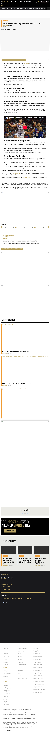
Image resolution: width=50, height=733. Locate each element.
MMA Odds (5, 659)
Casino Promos (35, 648)
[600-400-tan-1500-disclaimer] (25, 268)
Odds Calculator (28, 8)
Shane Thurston (4, 353)
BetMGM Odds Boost (36, 654)
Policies (9, 730)
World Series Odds (6, 702)
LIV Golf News (20, 653)
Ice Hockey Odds (6, 656)
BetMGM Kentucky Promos (37, 665)
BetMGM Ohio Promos (37, 683)
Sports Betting (6, 584)
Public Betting (20, 8)
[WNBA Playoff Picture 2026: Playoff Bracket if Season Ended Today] (25, 550)
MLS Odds (20, 656)
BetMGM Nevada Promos (37, 676)
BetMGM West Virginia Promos (38, 690)
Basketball (5, 20)
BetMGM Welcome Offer (38, 8)
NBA (11, 248)
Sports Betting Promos (37, 650)
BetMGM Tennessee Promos (38, 686)
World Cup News (21, 676)
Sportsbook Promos (13, 59)
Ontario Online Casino (7, 678)
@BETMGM (5, 238)
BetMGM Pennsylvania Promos (38, 684)
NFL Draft (5, 691)
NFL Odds (20, 659)
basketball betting (16, 173)
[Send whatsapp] (34, 227)
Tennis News (20, 672)
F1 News (19, 675)
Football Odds (5, 653)
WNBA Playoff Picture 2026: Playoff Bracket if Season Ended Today (17, 383)
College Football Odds (22, 651)
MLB (14, 8)
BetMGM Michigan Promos (37, 672)
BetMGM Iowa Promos (37, 662)
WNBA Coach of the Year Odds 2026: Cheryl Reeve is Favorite (16, 416)
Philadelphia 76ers (6, 248)
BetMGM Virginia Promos (37, 687)
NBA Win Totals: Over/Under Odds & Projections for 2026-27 (16, 351)
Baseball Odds (5, 648)
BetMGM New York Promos (37, 679)
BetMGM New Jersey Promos (38, 678)
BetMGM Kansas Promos (37, 664)
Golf (45, 8)
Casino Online (6, 587)
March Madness (6, 704)
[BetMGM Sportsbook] (5, 2)
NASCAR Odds (5, 661)
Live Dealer (5, 671)
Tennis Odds (5, 664)
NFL (7, 8)
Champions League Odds (22, 648)
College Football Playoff (7, 687)
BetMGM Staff (5, 25)
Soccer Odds (5, 662)
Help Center (26, 598)
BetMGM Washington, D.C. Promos (39, 689)
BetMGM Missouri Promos (37, 675)
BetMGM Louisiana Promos (37, 667)
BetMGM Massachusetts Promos (39, 670)
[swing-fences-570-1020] (25, 462)
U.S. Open (5, 698)
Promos (3, 8)
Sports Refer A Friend (36, 651)
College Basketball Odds (22, 650)
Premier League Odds (22, 664)
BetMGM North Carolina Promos (38, 681)
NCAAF (11, 8)
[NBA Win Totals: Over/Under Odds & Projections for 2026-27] (8, 550)
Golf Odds (5, 654)
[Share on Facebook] (15, 227)
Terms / (5, 730)
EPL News (20, 667)
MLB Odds (20, 654)
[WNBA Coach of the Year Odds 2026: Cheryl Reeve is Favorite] (41, 550)
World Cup (5, 701)
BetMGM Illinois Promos (37, 659)
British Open (5, 685)
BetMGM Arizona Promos (37, 656)
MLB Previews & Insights (22, 678)
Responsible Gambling (10, 598)
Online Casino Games (7, 673)
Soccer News (20, 670)
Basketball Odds (6, 650)
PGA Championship (6, 693)
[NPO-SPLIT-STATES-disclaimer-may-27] (25, 205)
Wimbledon (5, 699)
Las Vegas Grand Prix (7, 688)
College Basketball (6, 690)
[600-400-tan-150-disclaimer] (25, 300)
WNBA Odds (20, 665)
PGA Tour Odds (20, 662)
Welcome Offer (37, 59)
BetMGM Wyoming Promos (37, 692)
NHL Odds (20, 661)
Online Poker (6, 589)
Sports (20, 248)
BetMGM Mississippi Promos (38, 673)
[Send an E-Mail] (25, 227)
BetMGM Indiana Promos (37, 661)
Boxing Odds (5, 651)
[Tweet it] (6, 227)
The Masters (5, 696)
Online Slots (5, 676)
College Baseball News (22, 673)
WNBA (26, 555)
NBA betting (26, 63)
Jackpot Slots (5, 670)
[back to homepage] (3, 5)
